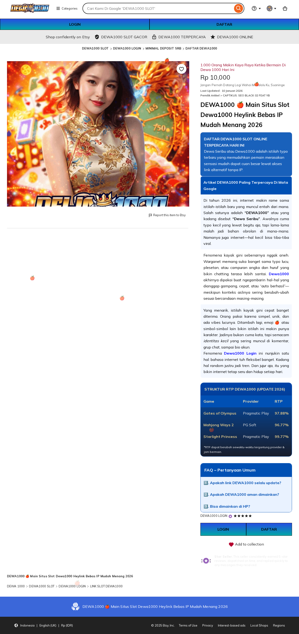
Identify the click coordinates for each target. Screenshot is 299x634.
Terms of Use (188, 625)
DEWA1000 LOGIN (127, 48)
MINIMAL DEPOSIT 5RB (163, 48)
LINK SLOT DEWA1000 (106, 586)
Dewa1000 (279, 273)
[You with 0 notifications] (271, 8)
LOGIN (75, 24)
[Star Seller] (230, 516)
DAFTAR (224, 24)
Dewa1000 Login (240, 353)
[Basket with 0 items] (285, 8)
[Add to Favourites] (181, 69)
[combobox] (157, 8)
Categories (70, 8)
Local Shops (259, 625)
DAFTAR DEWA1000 (201, 48)
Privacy (207, 625)
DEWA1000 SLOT (95, 48)
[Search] (238, 8)
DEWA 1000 (16, 586)
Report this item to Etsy (169, 215)
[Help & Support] (256, 8)
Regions (279, 625)
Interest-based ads (232, 625)
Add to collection (249, 544)
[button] (43, 625)
